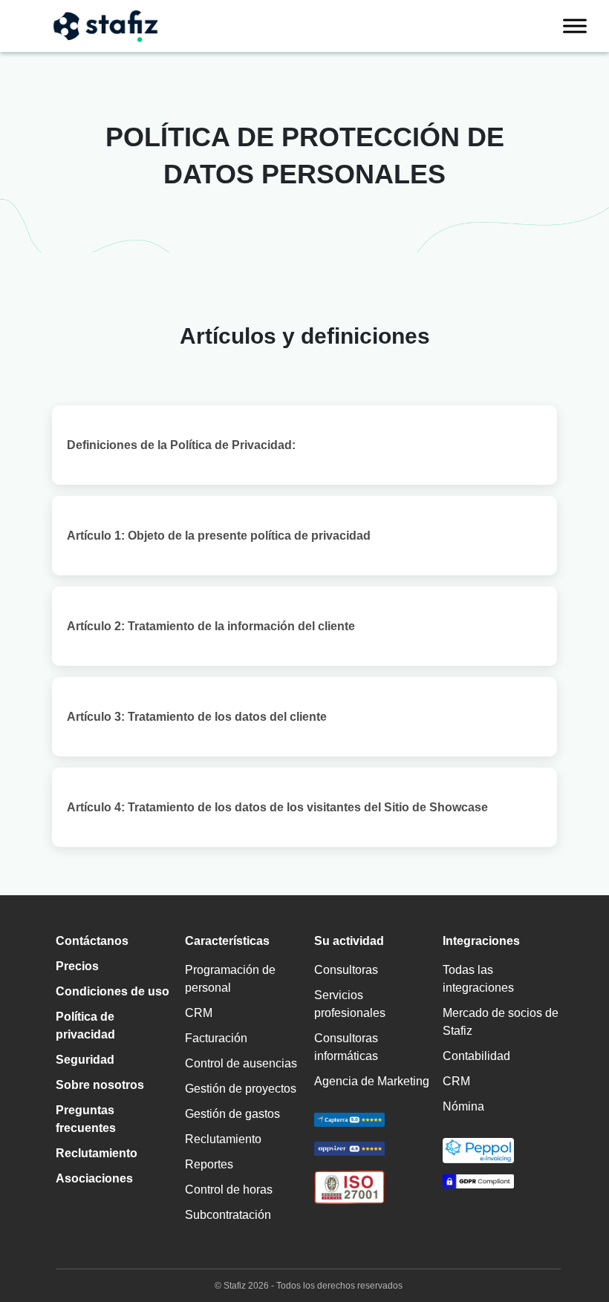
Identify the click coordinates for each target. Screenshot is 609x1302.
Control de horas (229, 1189)
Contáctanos (92, 941)
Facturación (216, 1038)
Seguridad (85, 1059)
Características (227, 941)
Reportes (209, 1164)
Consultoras (346, 970)
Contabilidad (476, 1056)
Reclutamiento (96, 1153)
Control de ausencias (241, 1063)
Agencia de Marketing (371, 1081)
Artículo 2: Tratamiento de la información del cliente (211, 626)
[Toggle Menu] (575, 26)
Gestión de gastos (232, 1114)
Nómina (463, 1106)
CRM (198, 1013)
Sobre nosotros (100, 1085)
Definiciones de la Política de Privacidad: (181, 445)
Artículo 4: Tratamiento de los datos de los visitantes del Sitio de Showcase (277, 807)
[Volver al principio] (575, 1228)
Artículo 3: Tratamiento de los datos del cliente (197, 716)
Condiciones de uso (112, 991)
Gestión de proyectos (240, 1088)
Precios (77, 966)
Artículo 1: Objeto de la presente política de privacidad (219, 535)
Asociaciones (94, 1178)
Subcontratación (228, 1214)
